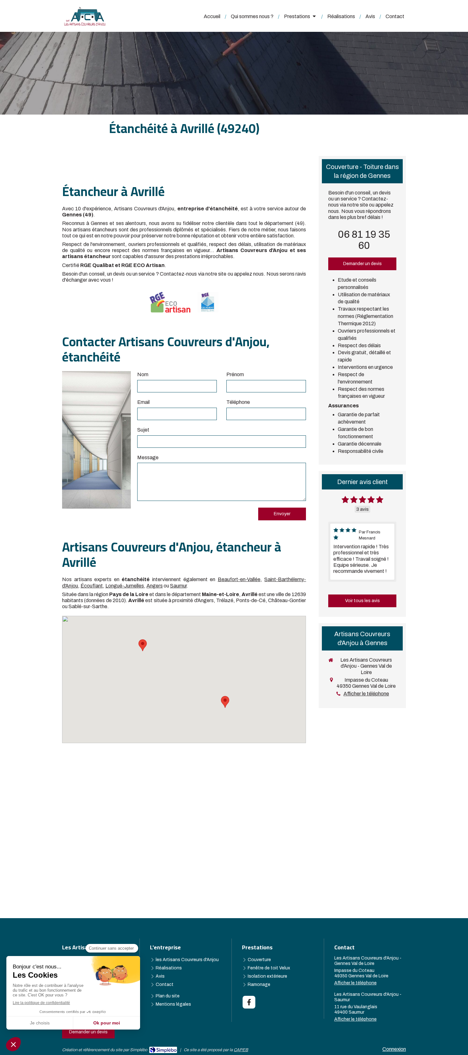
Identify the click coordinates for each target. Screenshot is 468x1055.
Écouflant (92, 585)
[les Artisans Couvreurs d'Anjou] (85, 24)
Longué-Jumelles (124, 585)
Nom (142, 374)
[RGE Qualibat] (208, 302)
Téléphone (238, 402)
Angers (154, 585)
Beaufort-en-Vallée (239, 579)
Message (148, 457)
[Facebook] (249, 1002)
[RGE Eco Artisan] (170, 302)
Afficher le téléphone (366, 693)
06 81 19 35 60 (364, 240)
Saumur (178, 585)
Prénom (235, 374)
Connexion (394, 1049)
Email (143, 402)
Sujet (143, 430)
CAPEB (241, 1050)
